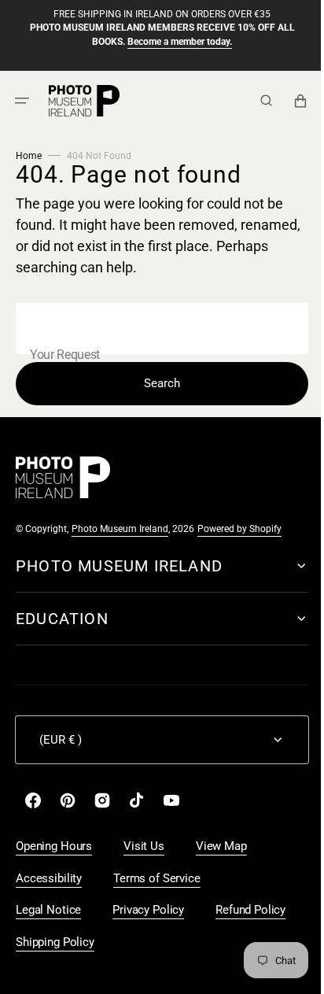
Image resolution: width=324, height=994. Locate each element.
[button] (22, 100)
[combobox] (156, 328)
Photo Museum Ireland (120, 528)
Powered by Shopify (239, 528)
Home (29, 155)
